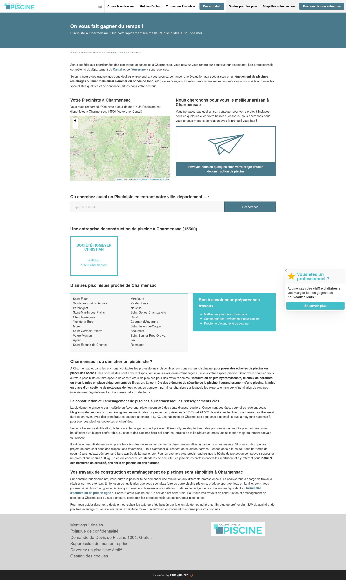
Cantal (122, 52)
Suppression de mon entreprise (99, 543)
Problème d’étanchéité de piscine (226, 323)
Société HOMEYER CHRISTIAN (94, 247)
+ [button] (75, 120)
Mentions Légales (86, 525)
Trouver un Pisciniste (92, 52)
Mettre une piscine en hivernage (225, 314)
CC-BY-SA (164, 179)
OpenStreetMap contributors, (147, 179)
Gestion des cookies (89, 556)
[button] (121, 6)
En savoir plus (315, 305)
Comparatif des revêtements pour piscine (232, 318)
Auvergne (111, 52)
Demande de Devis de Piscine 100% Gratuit (111, 537)
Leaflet (119, 179)
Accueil (74, 52)
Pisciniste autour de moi (117, 106)
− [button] (75, 126)
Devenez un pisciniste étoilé (96, 550)
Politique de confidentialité (94, 531)
